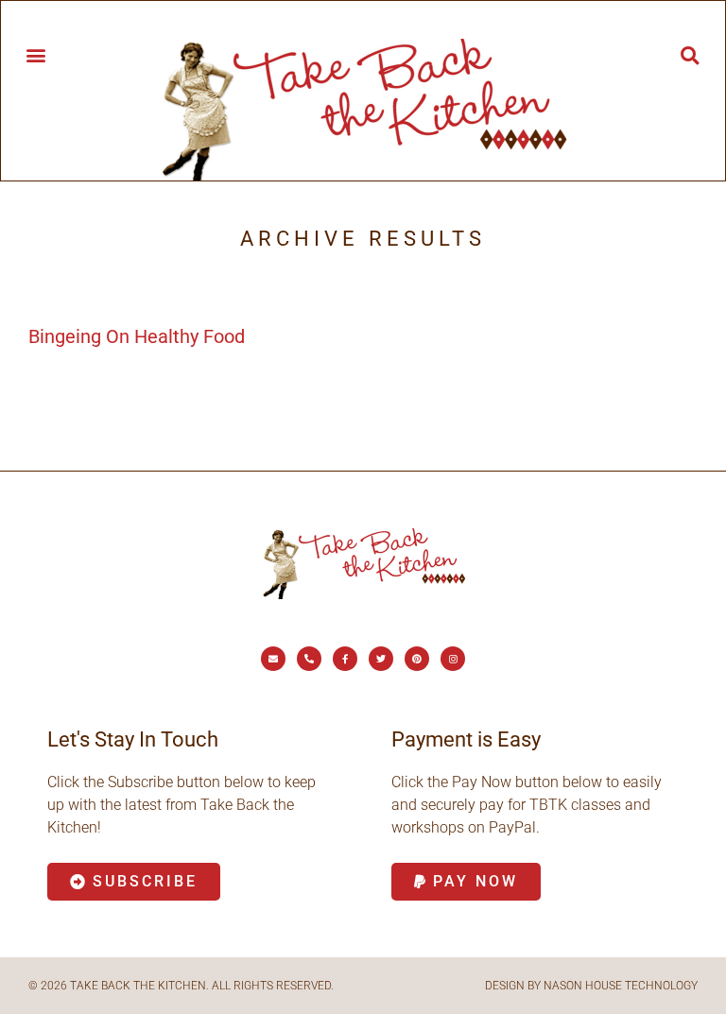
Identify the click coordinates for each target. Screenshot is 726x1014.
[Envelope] (273, 658)
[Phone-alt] (309, 658)
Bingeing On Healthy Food (136, 336)
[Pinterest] (417, 658)
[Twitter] (381, 658)
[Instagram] (453, 658)
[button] (35, 54)
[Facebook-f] (345, 658)
